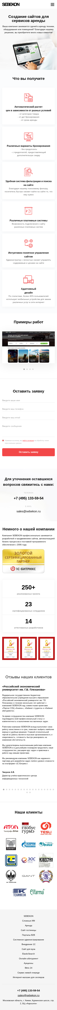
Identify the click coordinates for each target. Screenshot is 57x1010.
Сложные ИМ (28, 921)
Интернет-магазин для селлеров (28, 977)
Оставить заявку (28, 452)
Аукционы (28, 963)
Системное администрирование (28, 939)
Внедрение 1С (29, 944)
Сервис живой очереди (29, 972)
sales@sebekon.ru (29, 511)
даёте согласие (28, 440)
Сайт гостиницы (28, 930)
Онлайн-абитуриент (28, 958)
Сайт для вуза (28, 949)
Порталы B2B (28, 935)
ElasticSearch (28, 954)
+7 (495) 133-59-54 (28, 498)
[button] (24, 369)
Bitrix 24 (28, 968)
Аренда (28, 925)
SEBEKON (28, 916)
